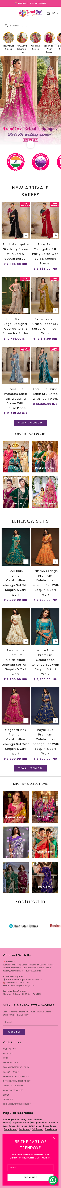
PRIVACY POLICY (10, 1062)
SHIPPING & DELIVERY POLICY (16, 1076)
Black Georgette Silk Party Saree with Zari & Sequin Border (16, 251)
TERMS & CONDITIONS (13, 1085)
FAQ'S (5, 1058)
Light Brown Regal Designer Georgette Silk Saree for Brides (16, 326)
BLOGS (6, 1095)
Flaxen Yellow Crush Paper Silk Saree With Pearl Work (45, 326)
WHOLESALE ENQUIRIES (13, 1090)
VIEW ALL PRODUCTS (30, 422)
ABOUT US (8, 1053)
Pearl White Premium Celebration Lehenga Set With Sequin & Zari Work (15, 662)
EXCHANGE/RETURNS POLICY (16, 1067)
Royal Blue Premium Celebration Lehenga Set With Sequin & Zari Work (45, 741)
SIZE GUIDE (8, 1099)
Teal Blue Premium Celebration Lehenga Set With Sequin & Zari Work (15, 583)
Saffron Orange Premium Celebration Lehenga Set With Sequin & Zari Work (45, 583)
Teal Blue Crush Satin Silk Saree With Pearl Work (45, 393)
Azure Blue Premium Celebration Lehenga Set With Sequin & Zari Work (45, 662)
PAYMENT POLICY (11, 1072)
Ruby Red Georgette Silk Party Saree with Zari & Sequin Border (45, 253)
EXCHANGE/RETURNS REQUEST (17, 1104)
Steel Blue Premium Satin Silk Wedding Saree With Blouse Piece (15, 398)
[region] (30, 100)
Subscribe (30, 1177)
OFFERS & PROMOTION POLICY (16, 1081)
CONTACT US (9, 1049)
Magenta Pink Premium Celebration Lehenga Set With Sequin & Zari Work (15, 741)
